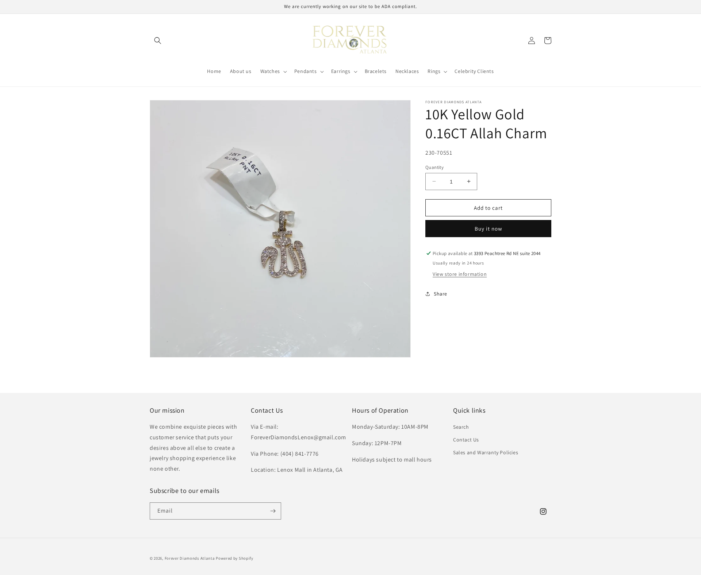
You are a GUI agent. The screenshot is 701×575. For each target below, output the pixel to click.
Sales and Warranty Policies (485, 452)
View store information (460, 274)
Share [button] (440, 293)
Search (461, 427)
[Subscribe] (273, 511)
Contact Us (466, 439)
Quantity (434, 167)
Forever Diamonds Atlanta (190, 558)
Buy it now (488, 228)
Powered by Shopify (234, 558)
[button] (158, 40)
